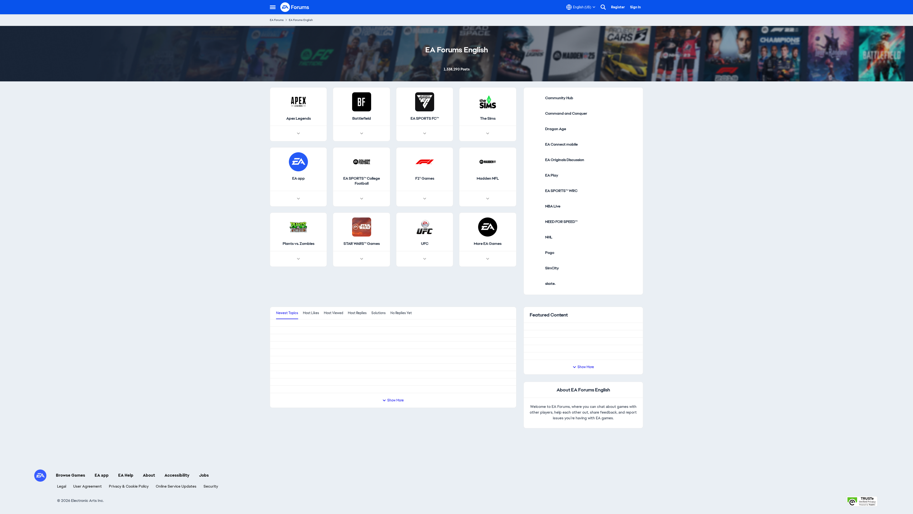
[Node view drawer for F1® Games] (424, 210)
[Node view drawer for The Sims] (487, 145)
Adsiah (281, 433)
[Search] (603, 7)
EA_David (547, 346)
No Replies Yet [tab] (401, 324)
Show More (586, 434)
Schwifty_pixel (287, 492)
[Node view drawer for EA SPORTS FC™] (424, 145)
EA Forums (277, 20)
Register (618, 7)
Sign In (635, 7)
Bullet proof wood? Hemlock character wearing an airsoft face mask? (335, 475)
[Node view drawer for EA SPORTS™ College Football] (361, 210)
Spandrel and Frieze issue (298, 505)
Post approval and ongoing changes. (571, 377)
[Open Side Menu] (272, 7)
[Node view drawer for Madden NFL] (487, 210)
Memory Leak (287, 336)
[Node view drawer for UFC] (424, 270)
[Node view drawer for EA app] (298, 210)
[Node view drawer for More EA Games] (487, 270)
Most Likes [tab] (311, 324)
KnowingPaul (285, 374)
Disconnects (287, 416)
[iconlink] (536, 110)
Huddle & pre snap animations (301, 445)
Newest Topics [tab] (287, 324)
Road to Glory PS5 (291, 386)
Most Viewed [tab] (333, 324)
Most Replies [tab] (357, 324)
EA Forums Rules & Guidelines (566, 340)
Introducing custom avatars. (564, 414)
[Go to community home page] (294, 7)
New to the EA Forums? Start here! (570, 358)
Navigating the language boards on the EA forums (583, 395)
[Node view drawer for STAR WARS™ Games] (361, 270)
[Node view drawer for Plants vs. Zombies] (298, 270)
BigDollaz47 (285, 349)
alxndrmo (283, 463)
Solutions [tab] (378, 324)
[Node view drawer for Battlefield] (361, 145)
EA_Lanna (547, 365)
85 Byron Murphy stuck (296, 361)
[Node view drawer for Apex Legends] (298, 145)
